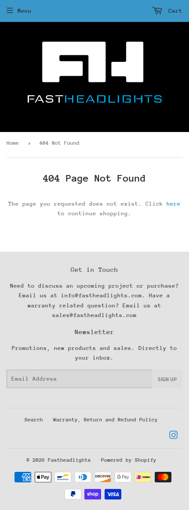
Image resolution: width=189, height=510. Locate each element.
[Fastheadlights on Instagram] (173, 436)
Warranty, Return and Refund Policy (105, 420)
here (174, 203)
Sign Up (167, 379)
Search (34, 420)
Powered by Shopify (128, 460)
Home (13, 143)
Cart (173, 10)
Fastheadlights (69, 460)
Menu (25, 10)
